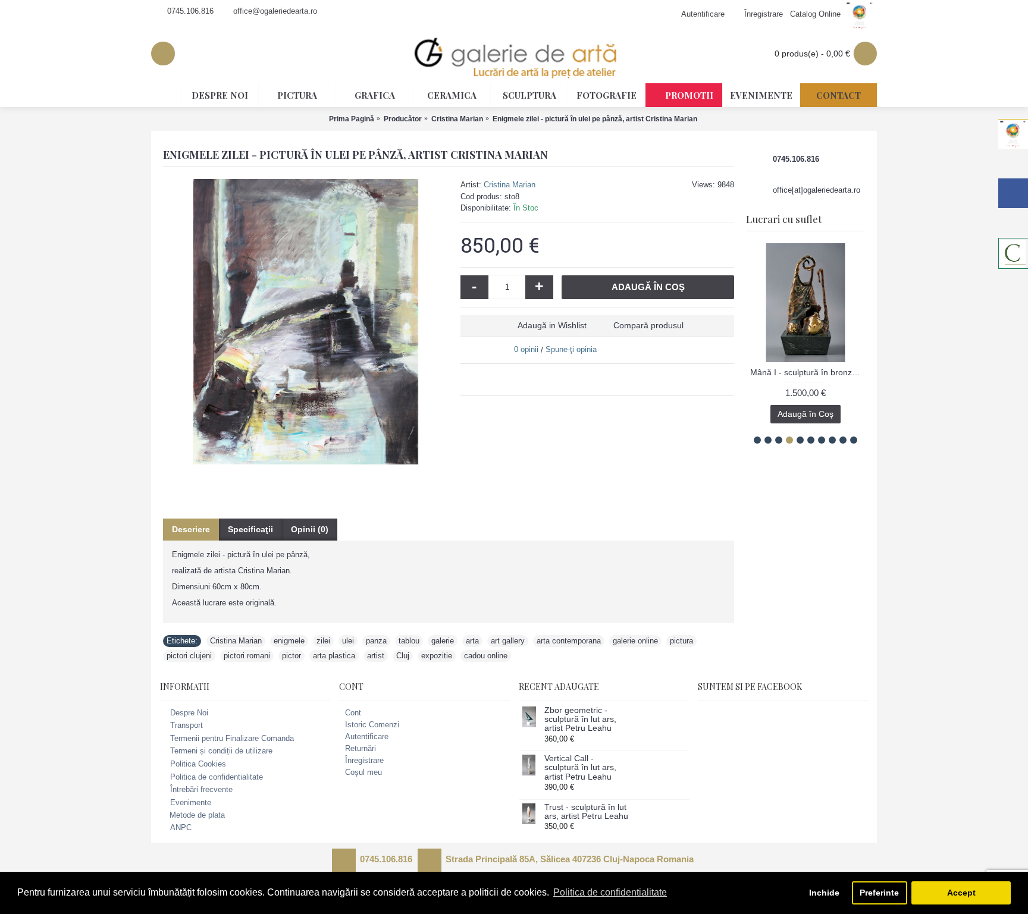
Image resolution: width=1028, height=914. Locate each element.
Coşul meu (363, 772)
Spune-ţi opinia (571, 349)
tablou (409, 640)
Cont (353, 712)
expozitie (436, 655)
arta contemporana (569, 640)
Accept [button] (961, 892)
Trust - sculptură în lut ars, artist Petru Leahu (586, 812)
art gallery (508, 640)
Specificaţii (250, 529)
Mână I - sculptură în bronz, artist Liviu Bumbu (807, 372)
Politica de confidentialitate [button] (610, 892)
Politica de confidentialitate (216, 776)
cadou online (485, 655)
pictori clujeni (189, 655)
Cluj (402, 655)
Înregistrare (364, 760)
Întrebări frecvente (201, 789)
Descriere (191, 529)
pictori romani (247, 655)
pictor (291, 655)
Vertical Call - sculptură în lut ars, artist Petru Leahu (580, 767)
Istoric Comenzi (372, 724)
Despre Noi (189, 712)
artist (375, 655)
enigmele (289, 640)
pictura (681, 640)
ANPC (181, 827)
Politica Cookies (198, 763)
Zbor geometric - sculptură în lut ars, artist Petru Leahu (580, 719)
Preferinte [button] (879, 892)
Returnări (360, 748)
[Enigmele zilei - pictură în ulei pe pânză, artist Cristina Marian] (306, 321)
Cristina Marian (509, 184)
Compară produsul (648, 325)
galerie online (635, 640)
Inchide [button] (824, 892)
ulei (348, 640)
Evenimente (190, 802)
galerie (442, 640)
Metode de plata (197, 815)
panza (376, 640)
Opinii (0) (309, 529)
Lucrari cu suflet (784, 218)
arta (472, 640)
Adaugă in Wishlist (552, 325)
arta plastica (334, 655)
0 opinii (526, 349)
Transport (186, 725)
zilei (323, 640)
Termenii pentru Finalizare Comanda (232, 738)
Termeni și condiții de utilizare (221, 751)
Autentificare (366, 736)
